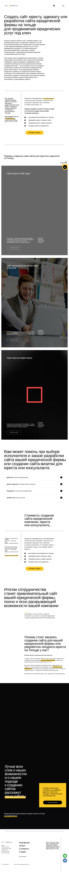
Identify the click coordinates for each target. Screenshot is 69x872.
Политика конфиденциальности (21, 864)
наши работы (15, 796)
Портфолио (24, 842)
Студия (22, 852)
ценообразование (48, 98)
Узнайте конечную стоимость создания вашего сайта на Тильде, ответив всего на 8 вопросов (52, 792)
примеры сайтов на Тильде (36, 813)
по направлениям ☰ (10, 815)
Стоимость (24, 848)
